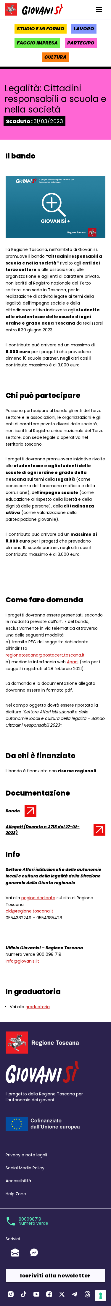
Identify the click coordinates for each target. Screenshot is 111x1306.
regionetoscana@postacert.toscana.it (45, 655)
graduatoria (37, 1007)
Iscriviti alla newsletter (55, 1275)
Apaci (72, 662)
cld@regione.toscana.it (29, 911)
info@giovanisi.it (22, 961)
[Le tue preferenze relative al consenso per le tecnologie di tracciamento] (100, 1295)
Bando (19, 812)
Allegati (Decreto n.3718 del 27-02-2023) (43, 830)
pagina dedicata (38, 898)
